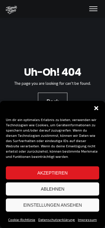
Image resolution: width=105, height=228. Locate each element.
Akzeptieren (52, 172)
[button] (96, 108)
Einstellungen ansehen (52, 205)
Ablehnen (52, 188)
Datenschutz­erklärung (56, 219)
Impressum (87, 219)
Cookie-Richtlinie (21, 219)
